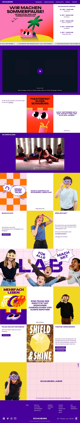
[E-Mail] (15, 418)
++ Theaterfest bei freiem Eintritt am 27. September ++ (22, 43)
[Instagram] (11, 418)
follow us (6, 335)
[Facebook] (3, 418)
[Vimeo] (7, 418)
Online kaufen (60, 347)
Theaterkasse (60, 350)
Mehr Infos (6, 234)
